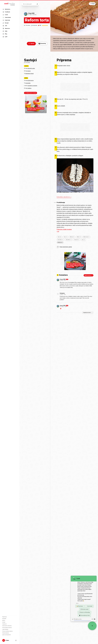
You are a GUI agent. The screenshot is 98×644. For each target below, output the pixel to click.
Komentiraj (42, 43)
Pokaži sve (60, 242)
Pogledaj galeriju (63, 196)
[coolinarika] (9, 3)
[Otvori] (16, 640)
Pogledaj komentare (87, 312)
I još (58, 231)
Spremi (32, 43)
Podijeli (93, 3)
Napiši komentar (88, 275)
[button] (9, 23)
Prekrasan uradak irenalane (64, 229)
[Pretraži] (37, 4)
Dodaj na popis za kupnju (31, 92)
